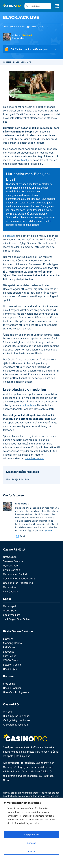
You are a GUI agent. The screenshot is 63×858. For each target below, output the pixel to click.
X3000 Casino (11, 660)
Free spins (9, 683)
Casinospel (9, 606)
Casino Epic (10, 668)
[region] (31, 828)
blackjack (26, 160)
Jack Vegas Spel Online (16, 619)
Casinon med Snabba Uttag (19, 578)
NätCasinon (10, 556)
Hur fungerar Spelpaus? (16, 715)
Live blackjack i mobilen (18, 479)
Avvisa (31, 851)
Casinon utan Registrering (18, 582)
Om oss (7, 711)
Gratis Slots (10, 610)
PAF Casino (9, 647)
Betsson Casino (12, 664)
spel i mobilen (28, 405)
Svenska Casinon (13, 561)
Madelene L (27, 35)
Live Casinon (10, 591)
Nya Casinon (10, 565)
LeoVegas (8, 651)
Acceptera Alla (31, 834)
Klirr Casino (9, 655)
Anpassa (31, 843)
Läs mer (48, 530)
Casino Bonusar (12, 687)
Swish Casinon (11, 569)
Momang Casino (12, 643)
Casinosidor (10, 587)
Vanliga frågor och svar (16, 720)
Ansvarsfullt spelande (15, 724)
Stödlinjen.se (22, 756)
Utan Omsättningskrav (16, 692)
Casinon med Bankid (15, 574)
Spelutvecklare (11, 614)
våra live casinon (34, 458)
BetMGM (8, 638)
